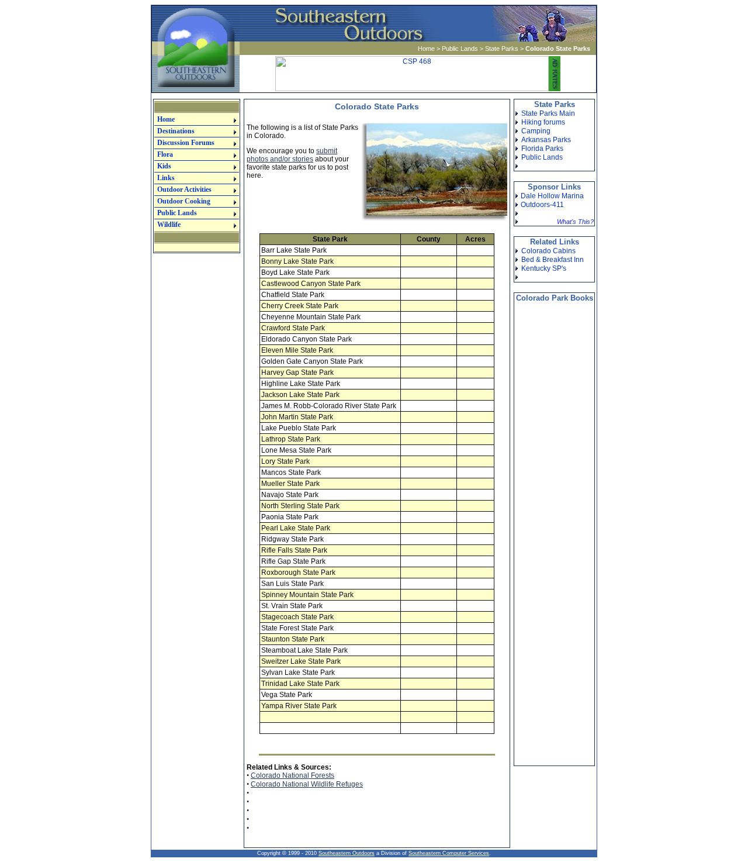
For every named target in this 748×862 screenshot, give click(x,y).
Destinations (176, 131)
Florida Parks (542, 148)
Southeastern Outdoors (346, 853)
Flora (165, 154)
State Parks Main (548, 113)
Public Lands (460, 48)
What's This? (575, 221)
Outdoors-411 (542, 205)
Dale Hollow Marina (552, 196)
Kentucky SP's (543, 268)
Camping (535, 131)
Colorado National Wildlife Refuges (307, 784)
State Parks (501, 48)
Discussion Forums (185, 143)
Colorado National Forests (292, 775)
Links (166, 178)
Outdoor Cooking (183, 201)
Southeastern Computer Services (448, 853)
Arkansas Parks (546, 140)
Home (426, 48)
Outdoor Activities (184, 189)
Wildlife (169, 224)
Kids (164, 166)
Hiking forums (543, 122)
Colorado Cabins (548, 251)
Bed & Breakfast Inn (552, 260)
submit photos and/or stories (292, 155)
